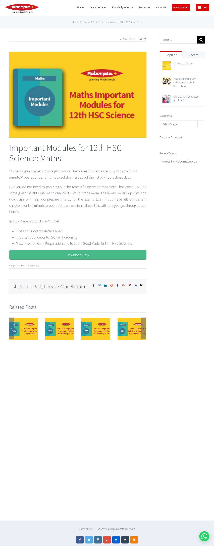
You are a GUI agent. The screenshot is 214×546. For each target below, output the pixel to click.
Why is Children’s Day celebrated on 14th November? (184, 82)
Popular (171, 55)
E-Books (22, 265)
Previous (128, 39)
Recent (193, 55)
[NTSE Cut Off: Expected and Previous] (167, 97)
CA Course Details (182, 63)
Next (141, 39)
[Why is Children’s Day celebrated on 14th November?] (167, 79)
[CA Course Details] (167, 64)
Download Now (78, 255)
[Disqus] (77, 382)
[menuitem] (83, 7)
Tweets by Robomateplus (178, 161)
